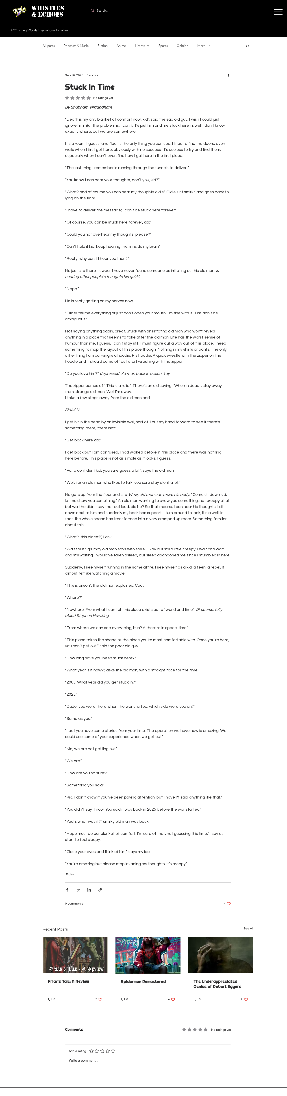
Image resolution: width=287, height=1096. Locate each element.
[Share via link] (100, 890)
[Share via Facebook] (67, 890)
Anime (121, 46)
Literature (142, 46)
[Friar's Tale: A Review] (75, 955)
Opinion (182, 46)
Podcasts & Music (76, 46)
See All (248, 928)
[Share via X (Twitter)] (78, 890)
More (201, 46)
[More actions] (228, 75)
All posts (49, 46)
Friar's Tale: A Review (68, 981)
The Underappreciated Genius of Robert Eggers (217, 984)
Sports (163, 46)
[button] (278, 12)
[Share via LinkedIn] (89, 890)
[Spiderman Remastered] (148, 955)
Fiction (103, 46)
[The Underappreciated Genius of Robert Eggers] (220, 955)
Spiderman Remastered (143, 981)
